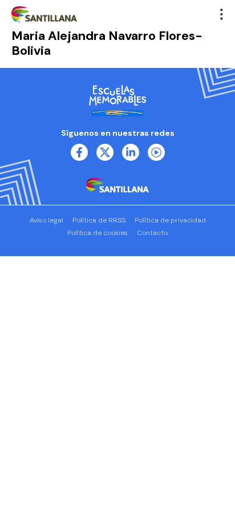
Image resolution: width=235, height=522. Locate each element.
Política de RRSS (98, 220)
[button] (222, 14)
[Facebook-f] (79, 152)
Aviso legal (46, 220)
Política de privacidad (170, 220)
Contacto (152, 232)
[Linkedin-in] (130, 152)
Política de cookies (97, 232)
